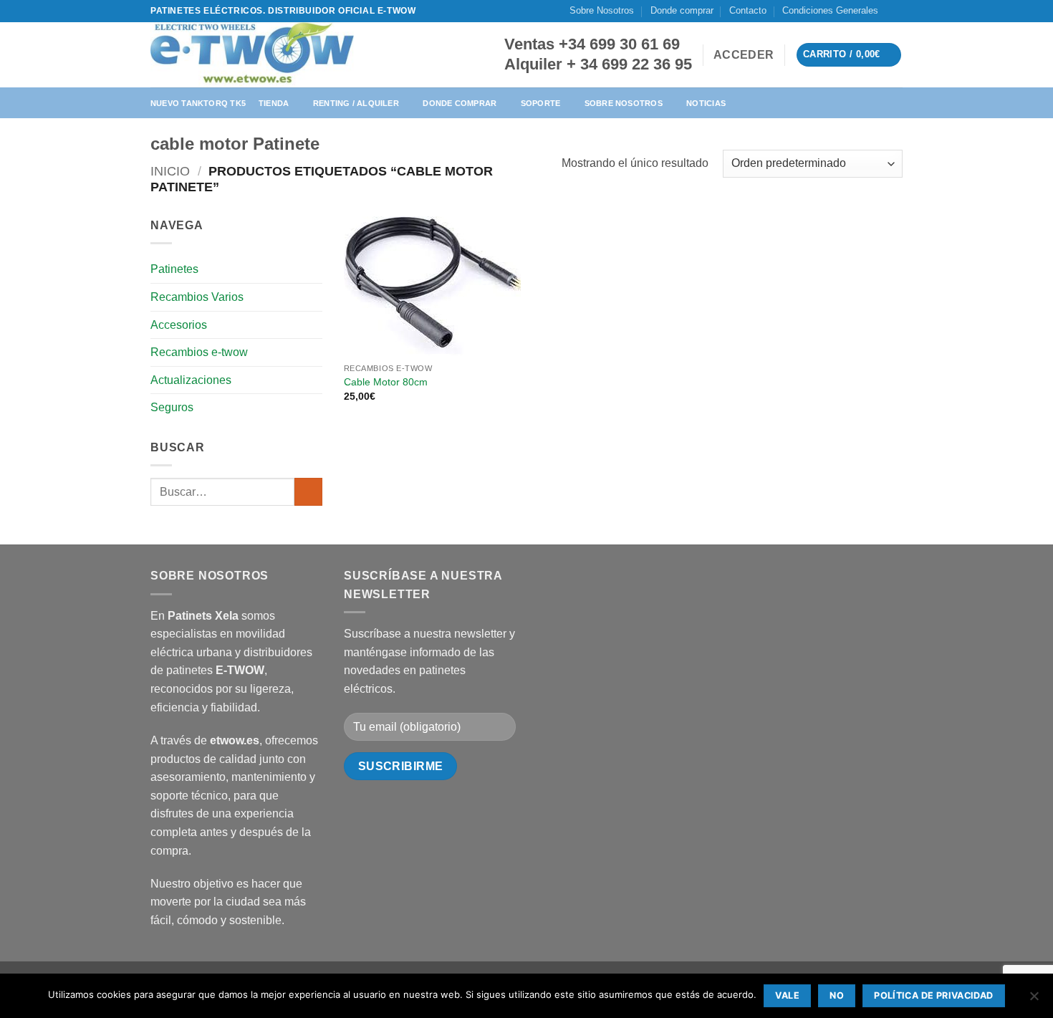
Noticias (706, 103)
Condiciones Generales (830, 10)
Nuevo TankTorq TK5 (198, 103)
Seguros (171, 407)
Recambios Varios (197, 297)
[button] (743, 55)
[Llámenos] (909, 17)
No (837, 995)
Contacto (747, 10)
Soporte (541, 103)
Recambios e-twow (199, 352)
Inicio (170, 170)
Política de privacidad (933, 995)
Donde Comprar (459, 103)
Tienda (274, 103)
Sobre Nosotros (601, 10)
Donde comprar (681, 10)
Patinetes (174, 269)
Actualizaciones (190, 380)
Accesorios (178, 325)
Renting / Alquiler (356, 103)
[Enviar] (308, 492)
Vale (787, 995)
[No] (1033, 1000)
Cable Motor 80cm (386, 382)
